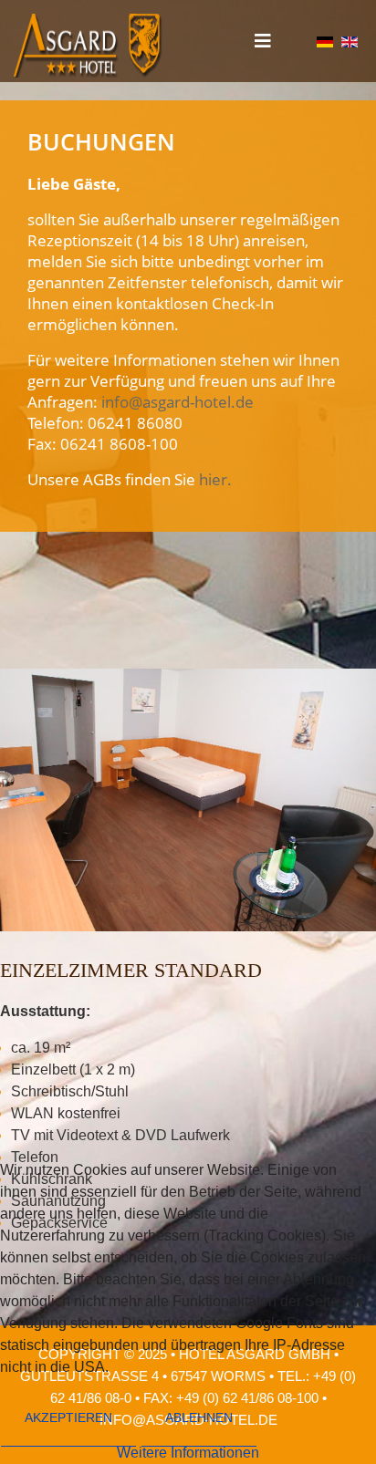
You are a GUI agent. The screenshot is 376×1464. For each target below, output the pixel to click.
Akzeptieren (68, 1417)
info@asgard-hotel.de (177, 401)
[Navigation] (263, 41)
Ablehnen (199, 1417)
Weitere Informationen (188, 1452)
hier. (215, 479)
